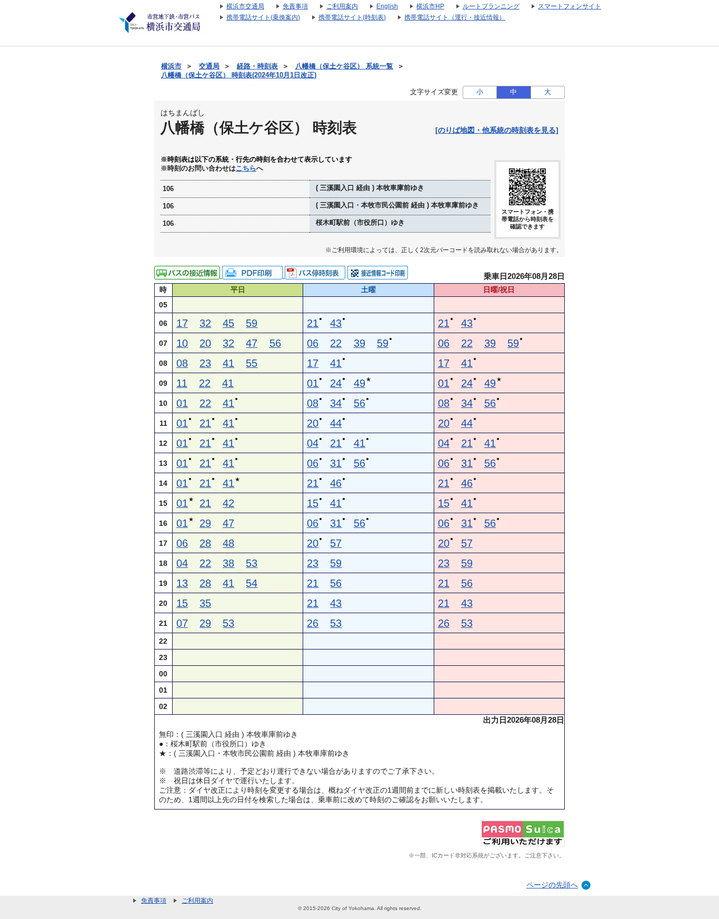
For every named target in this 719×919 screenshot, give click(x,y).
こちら (246, 168)
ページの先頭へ (552, 885)
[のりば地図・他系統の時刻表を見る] (496, 130)
